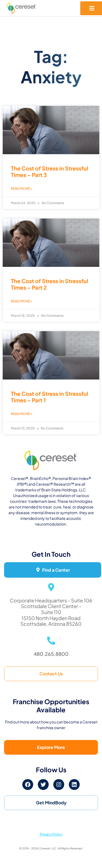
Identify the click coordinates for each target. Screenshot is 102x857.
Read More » (21, 188)
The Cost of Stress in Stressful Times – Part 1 (49, 396)
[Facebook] (27, 784)
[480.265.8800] (51, 641)
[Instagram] (58, 784)
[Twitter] (43, 784)
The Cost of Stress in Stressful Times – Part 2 (49, 284)
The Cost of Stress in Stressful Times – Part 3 (49, 171)
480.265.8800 (51, 654)
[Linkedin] (74, 784)
